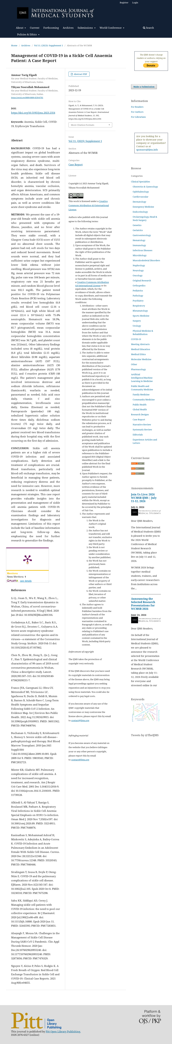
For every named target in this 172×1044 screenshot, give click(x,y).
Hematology (139, 240)
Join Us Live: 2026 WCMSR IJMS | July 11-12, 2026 (144, 498)
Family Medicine (141, 394)
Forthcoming (51, 27)
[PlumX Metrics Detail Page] (27, 559)
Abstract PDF (80, 74)
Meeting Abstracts (140, 344)
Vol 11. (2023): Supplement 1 (48, 45)
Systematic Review (142, 429)
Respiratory (139, 305)
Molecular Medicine (141, 359)
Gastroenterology (142, 235)
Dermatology (139, 201)
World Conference (111, 27)
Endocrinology (140, 211)
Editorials (138, 434)
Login (135, 2)
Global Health (140, 409)
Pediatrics (138, 290)
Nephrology (139, 265)
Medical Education (140, 349)
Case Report (76, 164)
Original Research (142, 280)
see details (26, 580)
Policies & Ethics (27, 34)
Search (149, 27)
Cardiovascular (140, 196)
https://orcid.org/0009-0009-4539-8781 (27, 97)
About (20, 27)
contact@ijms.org (80, 720)
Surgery (137, 320)
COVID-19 (136, 339)
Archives (68, 27)
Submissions (86, 27)
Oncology (137, 275)
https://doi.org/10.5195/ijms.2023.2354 (33, 112)
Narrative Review (142, 424)
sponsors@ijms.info (147, 149)
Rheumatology (140, 310)
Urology (137, 325)
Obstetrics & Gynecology (145, 186)
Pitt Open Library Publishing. (63, 1031)
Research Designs (140, 414)
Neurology (138, 270)
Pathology (138, 295)
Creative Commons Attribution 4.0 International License (89, 205)
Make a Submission (144, 86)
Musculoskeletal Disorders (146, 260)
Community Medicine (144, 399)
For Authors (137, 111)
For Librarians (138, 116)
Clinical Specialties (140, 181)
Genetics (137, 225)
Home (14, 45)
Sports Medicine (141, 315)
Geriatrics (138, 230)
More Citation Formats (82, 124)
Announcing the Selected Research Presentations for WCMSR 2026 (143, 604)
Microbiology (139, 255)
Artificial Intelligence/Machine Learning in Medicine (142, 378)
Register (124, 2)
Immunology (139, 245)
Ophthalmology (141, 191)
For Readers (137, 106)
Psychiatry (138, 300)
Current (34, 27)
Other (134, 364)
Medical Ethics (138, 354)
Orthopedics (139, 285)
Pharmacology (138, 369)
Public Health (139, 404)
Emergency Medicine (143, 206)
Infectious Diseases (142, 250)
